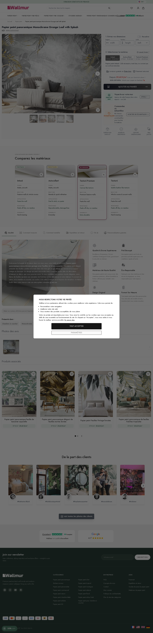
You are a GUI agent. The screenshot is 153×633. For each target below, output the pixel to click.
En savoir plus (70, 320)
